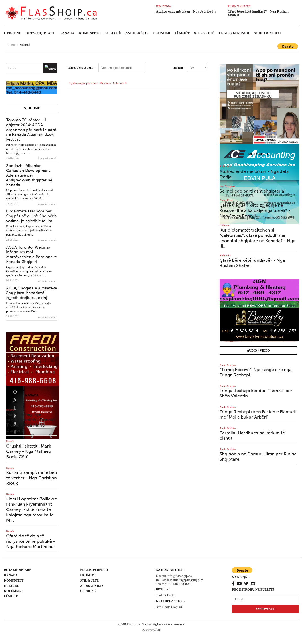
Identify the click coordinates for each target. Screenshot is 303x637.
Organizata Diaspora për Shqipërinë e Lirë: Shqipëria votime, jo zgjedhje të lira (31, 216)
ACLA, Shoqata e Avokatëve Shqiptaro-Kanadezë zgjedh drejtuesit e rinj (31, 293)
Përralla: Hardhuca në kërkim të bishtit (252, 435)
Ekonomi (161, 33)
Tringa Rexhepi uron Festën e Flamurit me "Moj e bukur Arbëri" (258, 414)
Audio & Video (267, 33)
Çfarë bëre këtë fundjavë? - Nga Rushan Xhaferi (258, 13)
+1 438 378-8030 (180, 584)
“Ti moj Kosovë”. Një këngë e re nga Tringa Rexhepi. (256, 372)
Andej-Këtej (137, 33)
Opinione (12, 33)
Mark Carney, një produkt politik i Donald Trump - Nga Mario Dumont (30, 422)
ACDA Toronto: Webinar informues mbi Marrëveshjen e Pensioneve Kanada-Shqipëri (31, 254)
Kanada (66, 33)
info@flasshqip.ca (179, 576)
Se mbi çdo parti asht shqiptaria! (252, 191)
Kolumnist (225, 166)
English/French (234, 33)
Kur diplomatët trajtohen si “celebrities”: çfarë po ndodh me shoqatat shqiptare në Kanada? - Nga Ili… (257, 238)
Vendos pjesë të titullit (81, 67)
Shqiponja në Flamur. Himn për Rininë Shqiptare (258, 456)
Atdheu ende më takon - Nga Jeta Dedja (186, 11)
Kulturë (112, 33)
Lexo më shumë (47, 158)
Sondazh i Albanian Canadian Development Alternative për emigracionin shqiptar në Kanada (29, 175)
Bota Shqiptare (40, 33)
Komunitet (89, 33)
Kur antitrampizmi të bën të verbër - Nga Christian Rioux (31, 478)
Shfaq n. (178, 67)
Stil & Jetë (204, 33)
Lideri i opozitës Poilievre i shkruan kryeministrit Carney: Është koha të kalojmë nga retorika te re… (31, 509)
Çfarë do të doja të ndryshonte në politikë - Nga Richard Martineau (30, 541)
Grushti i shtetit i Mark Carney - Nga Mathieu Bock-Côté (28, 451)
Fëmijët (182, 33)
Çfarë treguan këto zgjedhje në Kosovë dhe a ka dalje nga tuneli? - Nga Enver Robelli (255, 211)
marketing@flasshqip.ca (186, 580)
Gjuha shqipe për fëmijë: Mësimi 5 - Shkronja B (98, 83)
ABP (158, 629)
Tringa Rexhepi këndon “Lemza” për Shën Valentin (256, 393)
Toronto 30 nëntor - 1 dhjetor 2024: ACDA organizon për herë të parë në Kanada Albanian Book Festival (31, 130)
